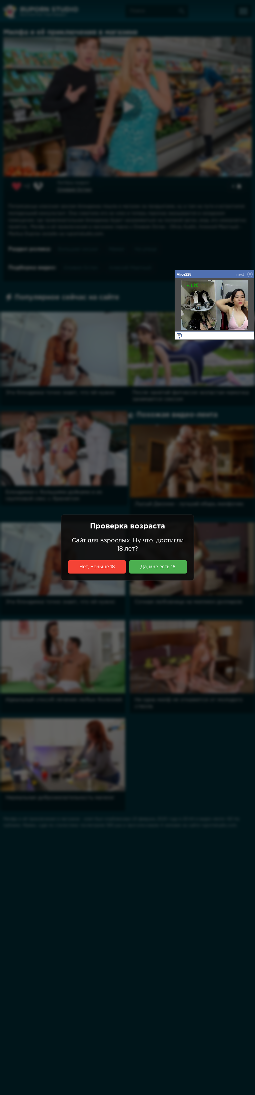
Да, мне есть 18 (158, 567)
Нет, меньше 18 (97, 567)
